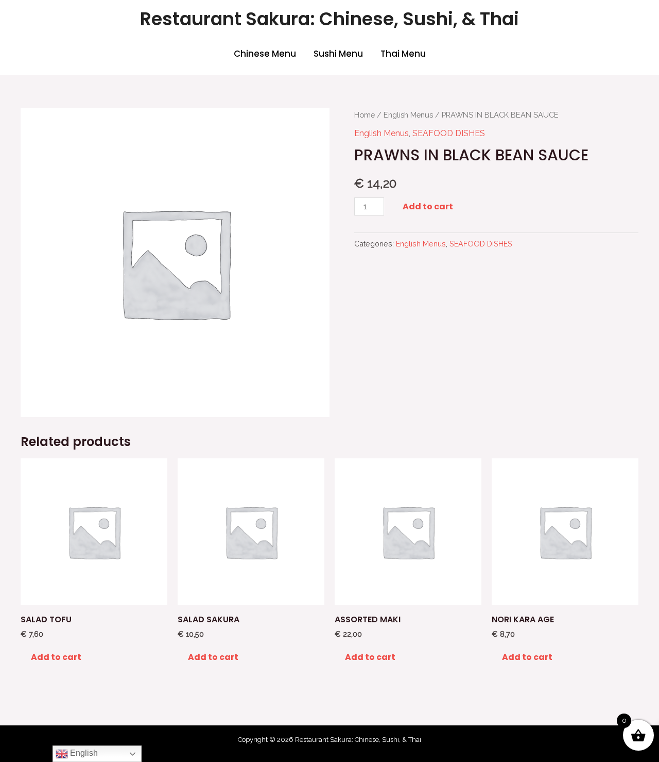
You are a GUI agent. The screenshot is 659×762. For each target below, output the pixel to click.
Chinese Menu (265, 53)
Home (364, 114)
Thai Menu (403, 53)
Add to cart (428, 206)
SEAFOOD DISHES (448, 133)
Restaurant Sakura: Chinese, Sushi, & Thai (329, 18)
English (83, 753)
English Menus (408, 114)
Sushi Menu (338, 53)
